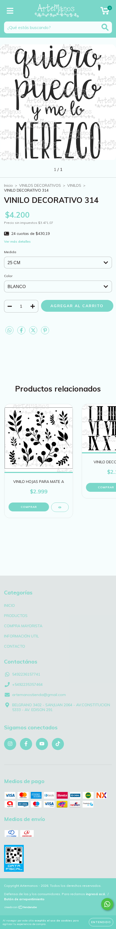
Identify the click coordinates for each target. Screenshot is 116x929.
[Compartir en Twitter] (33, 332)
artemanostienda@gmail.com (39, 694)
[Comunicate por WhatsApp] (107, 904)
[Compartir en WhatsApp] (9, 330)
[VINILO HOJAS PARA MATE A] (60, 507)
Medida (10, 252)
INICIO (9, 605)
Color (8, 276)
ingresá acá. (96, 894)
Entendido (101, 922)
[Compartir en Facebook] (21, 332)
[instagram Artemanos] (10, 744)
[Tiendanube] (21, 908)
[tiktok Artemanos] (58, 744)
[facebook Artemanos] (26, 744)
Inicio (8, 185)
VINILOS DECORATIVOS (40, 185)
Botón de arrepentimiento (24, 899)
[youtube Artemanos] (42, 744)
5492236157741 (26, 674)
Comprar (29, 507)
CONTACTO (14, 646)
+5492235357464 (27, 684)
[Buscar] (105, 27)
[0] (104, 12)
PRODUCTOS (16, 615)
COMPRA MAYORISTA (23, 625)
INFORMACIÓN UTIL (21, 636)
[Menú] (10, 11)
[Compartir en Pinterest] (45, 332)
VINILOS (74, 185)
